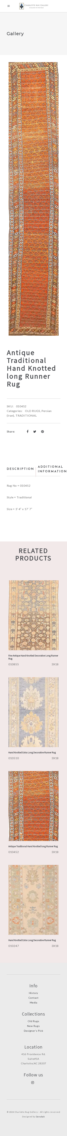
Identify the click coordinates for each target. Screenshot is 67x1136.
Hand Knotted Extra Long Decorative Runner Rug (32, 752)
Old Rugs (33, 1021)
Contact (33, 997)
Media (33, 1002)
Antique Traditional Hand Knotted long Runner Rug (33, 846)
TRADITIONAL (26, 415)
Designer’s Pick (33, 1030)
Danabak (40, 1116)
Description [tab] (20, 469)
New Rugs (33, 1025)
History (33, 992)
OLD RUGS (32, 410)
